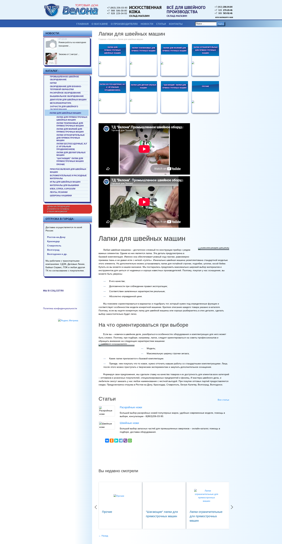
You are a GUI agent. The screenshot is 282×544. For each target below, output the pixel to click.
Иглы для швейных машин (65, 182)
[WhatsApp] (130, 441)
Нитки (53, 83)
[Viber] (125, 441)
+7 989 (223, 13)
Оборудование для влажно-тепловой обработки (65, 88)
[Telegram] (121, 441)
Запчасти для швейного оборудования (64, 108)
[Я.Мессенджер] (116, 441)
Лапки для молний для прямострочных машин (70, 130)
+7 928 (223, 10)
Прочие (60, 164)
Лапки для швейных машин (65, 113)
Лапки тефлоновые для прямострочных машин (70, 124)
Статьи (161, 24)
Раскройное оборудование (65, 93)
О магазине (100, 24)
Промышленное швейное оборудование (64, 78)
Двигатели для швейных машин (68, 100)
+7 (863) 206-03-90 (117, 7)
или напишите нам (116, 18)
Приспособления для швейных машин (68, 170)
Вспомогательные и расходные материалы (68, 177)
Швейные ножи (129, 423)
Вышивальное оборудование (67, 96)
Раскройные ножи (131, 407)
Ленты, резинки (59, 192)
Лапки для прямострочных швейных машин (71, 118)
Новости (147, 24)
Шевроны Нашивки (61, 195)
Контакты (176, 24)
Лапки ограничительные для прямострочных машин (70, 138)
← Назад (103, 535)
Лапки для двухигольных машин (71, 153)
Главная (82, 24)
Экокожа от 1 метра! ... (69, 54)
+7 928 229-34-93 (117, 13)
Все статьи (223, 399)
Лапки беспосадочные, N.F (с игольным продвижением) (71, 146)
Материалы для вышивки (64, 185)
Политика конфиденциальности (60, 308)
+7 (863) (223, 7)
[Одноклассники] (112, 441)
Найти (221, 24)
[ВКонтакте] (107, 441)
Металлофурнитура (60, 103)
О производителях (124, 24)
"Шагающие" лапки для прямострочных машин (70, 159)
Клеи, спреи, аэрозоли (62, 189)
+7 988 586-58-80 (117, 10)
